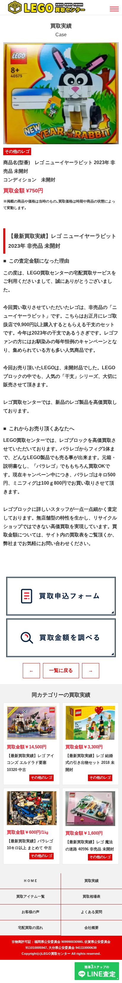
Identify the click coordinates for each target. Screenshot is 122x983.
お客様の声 (30, 912)
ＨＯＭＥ (30, 881)
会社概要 (91, 928)
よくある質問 (91, 912)
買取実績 (91, 881)
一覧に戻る (61, 670)
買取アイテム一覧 (30, 896)
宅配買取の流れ (30, 928)
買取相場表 (91, 896)
